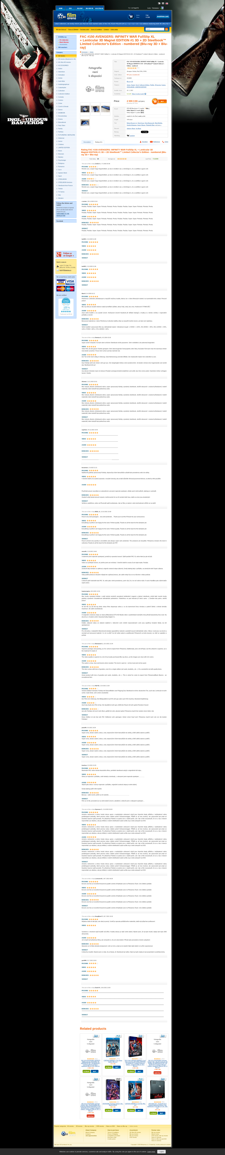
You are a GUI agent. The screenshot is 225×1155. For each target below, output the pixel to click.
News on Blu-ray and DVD (159, 1139)
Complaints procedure (114, 1135)
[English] (166, 3)
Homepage (84, 52)
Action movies (134, 1126)
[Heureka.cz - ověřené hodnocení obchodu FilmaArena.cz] (66, 315)
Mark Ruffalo (158, 123)
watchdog (132, 135)
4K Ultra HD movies (135, 1132)
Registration (155, 8)
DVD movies (133, 1137)
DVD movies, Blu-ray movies (160, 1135)
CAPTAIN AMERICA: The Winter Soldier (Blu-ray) (113, 1061)
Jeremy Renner (141, 125)
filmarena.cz (144, 1144)
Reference (156, 142)
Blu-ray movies (134, 1134)
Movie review (155, 1134)
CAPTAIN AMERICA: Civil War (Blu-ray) (135, 1104)
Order (166, 142)
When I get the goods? (138, 93)
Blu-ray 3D (130, 81)
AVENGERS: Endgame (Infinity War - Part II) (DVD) (113, 1104)
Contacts (106, 29)
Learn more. (151, 1152)
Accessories (63, 44)
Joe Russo (138, 128)
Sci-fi (137, 85)
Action (91, 52)
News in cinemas (156, 1137)
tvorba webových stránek (163, 1144)
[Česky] (159, 3)
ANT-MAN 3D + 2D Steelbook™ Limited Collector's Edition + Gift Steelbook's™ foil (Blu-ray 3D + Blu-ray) (157, 1106)
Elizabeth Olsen (150, 125)
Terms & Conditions (96, 29)
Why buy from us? (61, 29)
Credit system (112, 1139)
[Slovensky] (162, 3)
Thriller (152, 85)
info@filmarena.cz (65, 270)
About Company (90, 1132)
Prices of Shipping (73, 29)
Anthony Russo (131, 128)
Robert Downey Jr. (132, 123)
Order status (114, 29)
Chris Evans (141, 123)
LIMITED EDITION (140, 87)
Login (149, 8)
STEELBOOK (130, 87)
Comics (163, 85)
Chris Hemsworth (149, 123)
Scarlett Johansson (132, 125)
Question (145, 142)
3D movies (158, 85)
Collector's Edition (144, 85)
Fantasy (133, 85)
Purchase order (84, 29)
